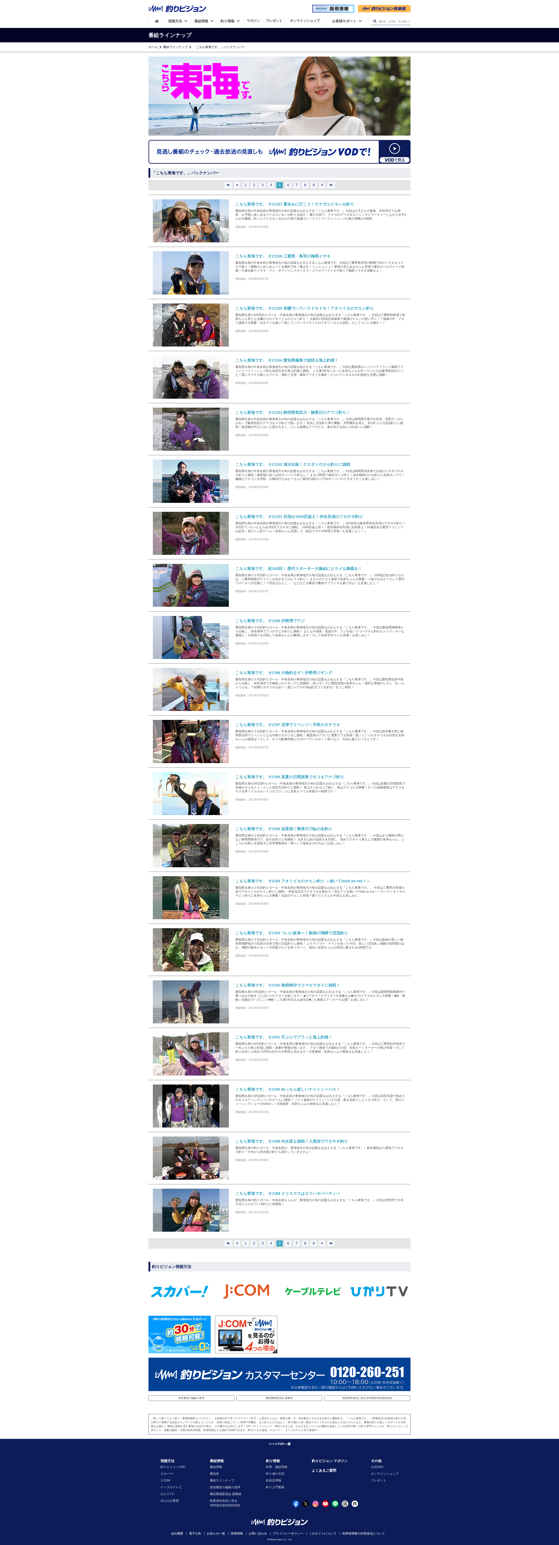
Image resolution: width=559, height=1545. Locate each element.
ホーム (153, 47)
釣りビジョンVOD (172, 1467)
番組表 (214, 1473)
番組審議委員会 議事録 (279, 1398)
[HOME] (157, 21)
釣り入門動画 (275, 1487)
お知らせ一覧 (216, 1533)
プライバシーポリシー (288, 1533)
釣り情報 (273, 1461)
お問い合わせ (258, 1533)
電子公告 (195, 1533)
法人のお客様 (169, 1500)
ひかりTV (167, 1494)
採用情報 (237, 1533)
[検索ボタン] (375, 21)
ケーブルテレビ (171, 1487)
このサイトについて (322, 1533)
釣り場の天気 (275, 1473)
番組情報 (217, 1461)
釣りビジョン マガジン (330, 1461)
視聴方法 (167, 1461)
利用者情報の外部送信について (363, 1533)
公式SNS (377, 1467)
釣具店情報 (273, 1480)
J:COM (165, 1480)
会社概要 (177, 1533)
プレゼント (378, 1480)
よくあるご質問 (324, 1470)
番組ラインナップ (175, 47)
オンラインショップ (385, 1473)
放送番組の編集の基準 (191, 1398)
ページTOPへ (277, 1444)
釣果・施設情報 (276, 1467)
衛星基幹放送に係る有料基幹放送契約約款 (367, 1398)
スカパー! (167, 1473)
